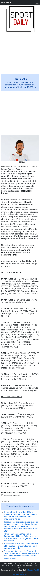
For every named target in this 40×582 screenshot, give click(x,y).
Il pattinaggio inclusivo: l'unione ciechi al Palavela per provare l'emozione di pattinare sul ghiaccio (21, 545)
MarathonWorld (33, 570)
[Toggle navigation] (37, 3)
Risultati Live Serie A (20, 574)
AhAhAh (20, 572)
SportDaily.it (5, 2)
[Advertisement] (20, 52)
